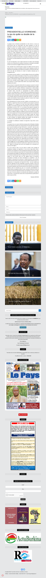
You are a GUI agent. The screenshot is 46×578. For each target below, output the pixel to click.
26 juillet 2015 (9, 27)
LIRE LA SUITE (23, 327)
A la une (10, 12)
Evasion (9, 3)
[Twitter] (11, 40)
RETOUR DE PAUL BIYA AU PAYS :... (18, 273)
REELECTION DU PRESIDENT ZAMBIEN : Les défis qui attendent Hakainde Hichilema (18, 8)
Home (6, 12)
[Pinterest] (15, 40)
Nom (23, 489)
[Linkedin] (13, 40)
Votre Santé (13, 3)
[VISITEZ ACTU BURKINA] (23, 538)
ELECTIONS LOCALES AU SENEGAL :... (20, 247)
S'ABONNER (24, 414)
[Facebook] (8, 40)
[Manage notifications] (3, 575)
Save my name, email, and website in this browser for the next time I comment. (20, 214)
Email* (23, 484)
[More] (20, 40)
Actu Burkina (4, 3)
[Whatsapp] (18, 40)
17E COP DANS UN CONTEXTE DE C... (20, 301)
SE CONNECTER (25, 3)
